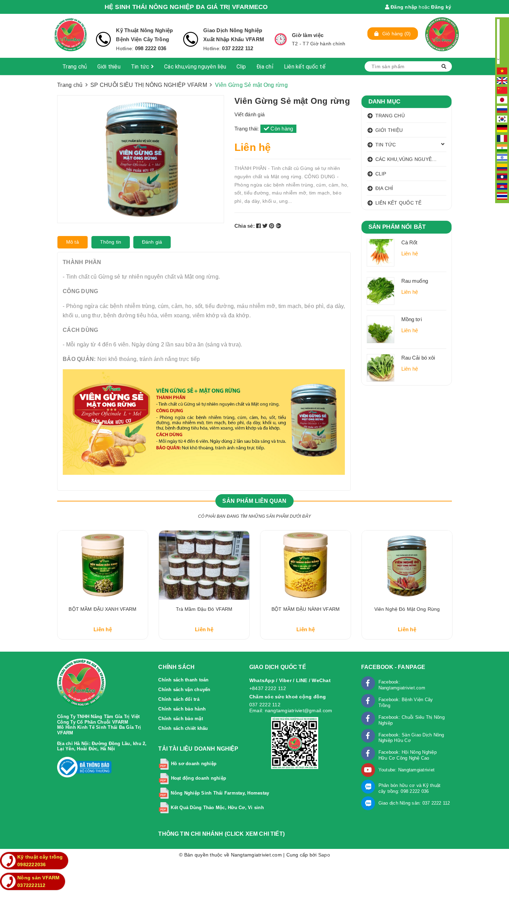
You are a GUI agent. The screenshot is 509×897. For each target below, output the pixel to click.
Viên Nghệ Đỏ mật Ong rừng (407, 609)
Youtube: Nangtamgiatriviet (406, 769)
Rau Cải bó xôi (418, 358)
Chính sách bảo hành (182, 709)
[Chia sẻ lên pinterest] (272, 226)
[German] (502, 128)
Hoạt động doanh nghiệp (198, 778)
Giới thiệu (108, 66)
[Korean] (502, 118)
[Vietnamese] (502, 70)
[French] (502, 138)
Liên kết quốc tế (304, 66)
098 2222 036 (149, 48)
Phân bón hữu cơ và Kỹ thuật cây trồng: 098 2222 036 (409, 788)
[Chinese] (502, 89)
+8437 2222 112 (267, 688)
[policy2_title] (190, 39)
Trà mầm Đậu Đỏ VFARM (204, 609)
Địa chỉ (265, 66)
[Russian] (502, 109)
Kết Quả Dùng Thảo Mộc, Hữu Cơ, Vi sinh (217, 807)
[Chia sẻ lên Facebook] (259, 226)
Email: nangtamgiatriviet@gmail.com (290, 710)
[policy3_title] (281, 39)
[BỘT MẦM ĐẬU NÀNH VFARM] (305, 565)
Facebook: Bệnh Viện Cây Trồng (405, 702)
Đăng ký (441, 7)
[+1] (278, 226)
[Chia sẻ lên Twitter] (265, 226)
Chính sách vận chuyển (184, 689)
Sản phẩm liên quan (254, 501)
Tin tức (141, 66)
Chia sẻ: (244, 226)
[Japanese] (502, 99)
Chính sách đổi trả (178, 699)
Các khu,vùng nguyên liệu (195, 66)
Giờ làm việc (307, 35)
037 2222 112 (237, 48)
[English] (502, 80)
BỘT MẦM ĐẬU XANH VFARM (102, 609)
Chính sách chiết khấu (183, 728)
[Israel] (502, 157)
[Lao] (502, 176)
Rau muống (414, 281)
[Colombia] (502, 167)
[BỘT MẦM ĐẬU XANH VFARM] (102, 565)
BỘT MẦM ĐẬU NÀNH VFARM (305, 609)
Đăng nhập (403, 7)
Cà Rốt (409, 242)
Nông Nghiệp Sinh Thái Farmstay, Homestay (220, 793)
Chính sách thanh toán (183, 679)
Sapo (324, 855)
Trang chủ (74, 66)
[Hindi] (502, 147)
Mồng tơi (411, 319)
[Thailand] (502, 195)
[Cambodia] (502, 186)
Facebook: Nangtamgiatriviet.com (401, 684)
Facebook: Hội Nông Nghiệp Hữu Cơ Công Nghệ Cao (407, 755)
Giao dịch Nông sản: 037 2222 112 (414, 803)
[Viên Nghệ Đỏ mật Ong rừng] (407, 565)
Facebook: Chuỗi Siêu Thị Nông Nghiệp (411, 720)
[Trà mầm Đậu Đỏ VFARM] (204, 565)
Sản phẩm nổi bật (397, 227)
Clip (241, 66)
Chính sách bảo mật (180, 718)
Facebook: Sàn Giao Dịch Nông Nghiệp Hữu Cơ (411, 737)
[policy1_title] (103, 39)
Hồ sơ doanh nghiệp (194, 764)
